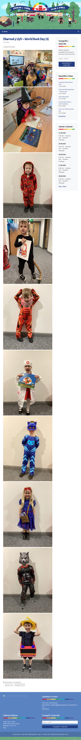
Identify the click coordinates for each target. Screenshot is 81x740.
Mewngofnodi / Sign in (35, 734)
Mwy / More (62, 186)
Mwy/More (62, 116)
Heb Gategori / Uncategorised (13, 682)
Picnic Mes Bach (64, 96)
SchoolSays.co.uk (62, 734)
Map (4, 728)
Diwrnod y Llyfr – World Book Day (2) (15, 684)
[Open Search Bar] (78, 31)
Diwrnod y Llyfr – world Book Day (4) (15, 685)
